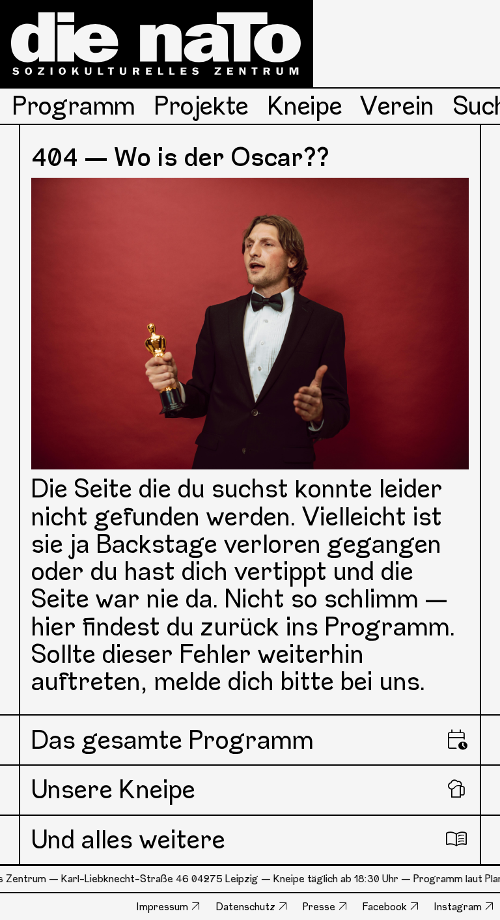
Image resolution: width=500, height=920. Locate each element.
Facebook (385, 906)
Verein (397, 106)
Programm (73, 106)
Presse (319, 906)
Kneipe (305, 106)
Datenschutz (245, 906)
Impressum (162, 906)
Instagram (458, 906)
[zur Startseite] (156, 43)
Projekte (201, 106)
